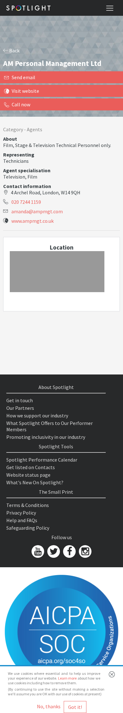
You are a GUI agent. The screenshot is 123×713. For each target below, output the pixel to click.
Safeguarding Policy (27, 528)
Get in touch (19, 400)
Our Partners (20, 408)
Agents (34, 129)
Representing (18, 154)
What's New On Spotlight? (34, 482)
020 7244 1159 (26, 202)
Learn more (67, 678)
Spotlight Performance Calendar (41, 460)
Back (14, 50)
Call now (21, 104)
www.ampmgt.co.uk (32, 221)
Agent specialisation (26, 170)
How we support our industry (37, 415)
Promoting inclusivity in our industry (45, 437)
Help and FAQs (21, 520)
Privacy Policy (21, 513)
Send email (23, 77)
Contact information (27, 186)
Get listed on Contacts (30, 467)
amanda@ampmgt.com (37, 211)
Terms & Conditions (27, 505)
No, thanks (49, 706)
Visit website (25, 91)
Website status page (28, 475)
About (10, 139)
